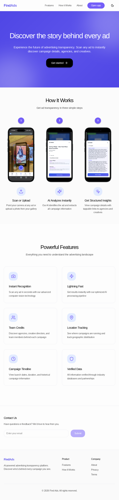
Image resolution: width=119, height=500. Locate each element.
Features (49, 5)
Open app (96, 5)
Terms (94, 474)
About (79, 5)
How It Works (68, 470)
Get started (57, 63)
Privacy (94, 470)
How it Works (65, 5)
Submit (77, 433)
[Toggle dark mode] (112, 5)
